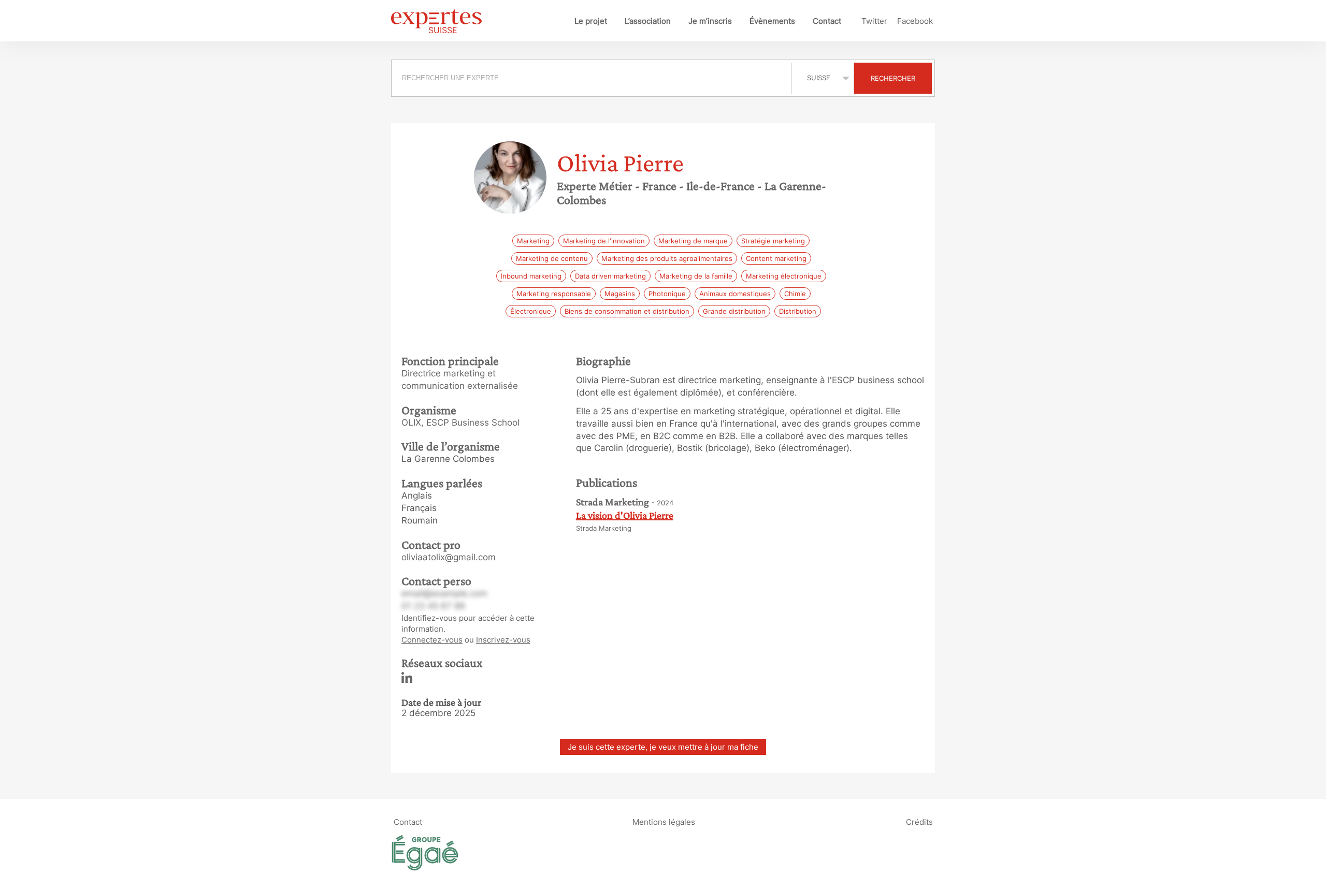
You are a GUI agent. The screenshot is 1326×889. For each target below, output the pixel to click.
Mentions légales (663, 822)
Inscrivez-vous (503, 640)
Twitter (874, 21)
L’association (648, 21)
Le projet (590, 21)
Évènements (772, 21)
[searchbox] (591, 78)
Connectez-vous (432, 640)
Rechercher (893, 78)
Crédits (919, 822)
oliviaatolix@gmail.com (448, 557)
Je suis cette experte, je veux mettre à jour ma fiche (663, 747)
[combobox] (592, 78)
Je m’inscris (710, 21)
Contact (827, 21)
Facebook (915, 21)
